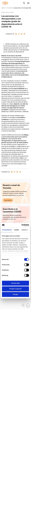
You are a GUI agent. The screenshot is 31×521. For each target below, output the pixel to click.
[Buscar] (24, 3)
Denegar (15, 294)
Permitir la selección (15, 289)
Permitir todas (15, 283)
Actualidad (9, 8)
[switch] (26, 264)
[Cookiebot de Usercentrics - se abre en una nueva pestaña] (22, 225)
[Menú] (28, 3)
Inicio (4, 8)
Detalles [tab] (16, 230)
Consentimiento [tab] (7, 230)
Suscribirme (8, 200)
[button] (23, 305)
